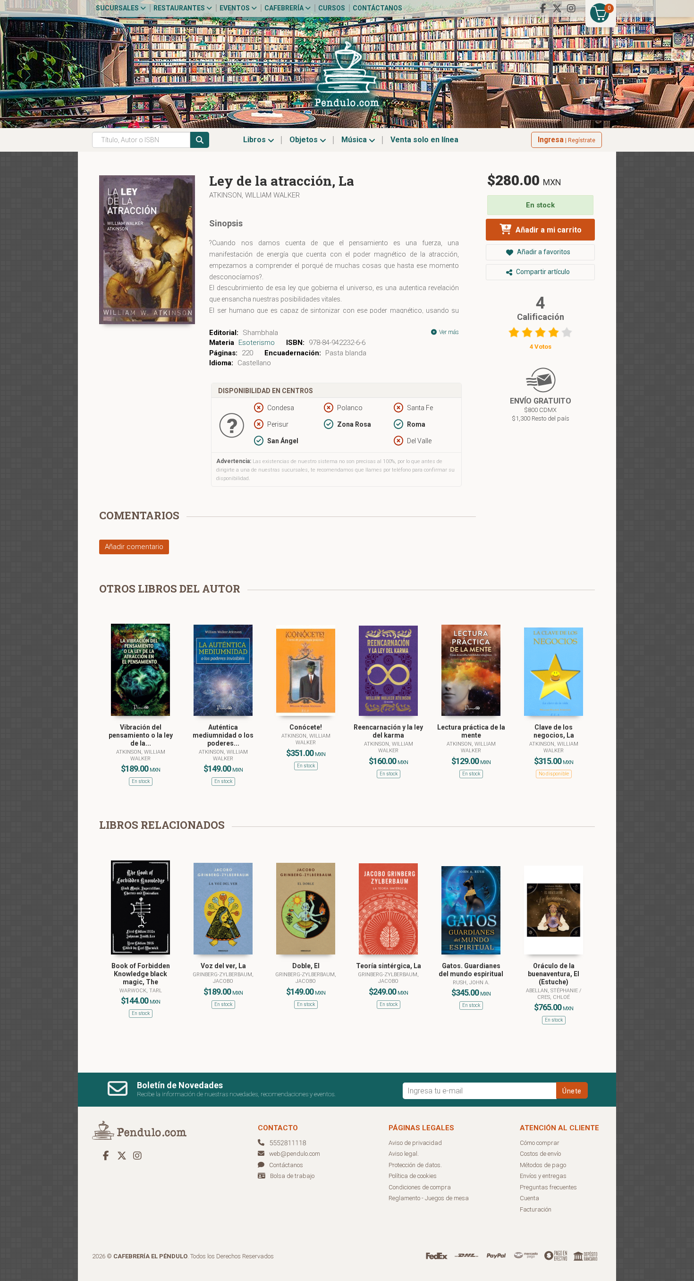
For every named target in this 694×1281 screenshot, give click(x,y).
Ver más (448, 332)
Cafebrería (284, 8)
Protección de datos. (415, 1165)
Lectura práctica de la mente (471, 731)
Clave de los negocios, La (553, 731)
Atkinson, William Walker (254, 195)
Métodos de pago (543, 1165)
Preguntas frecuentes (548, 1187)
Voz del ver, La (223, 966)
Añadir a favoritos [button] (543, 252)
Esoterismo (256, 342)
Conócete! (305, 727)
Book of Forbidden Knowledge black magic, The (140, 974)
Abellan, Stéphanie (552, 991)
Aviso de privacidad (415, 1142)
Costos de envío (540, 1153)
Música (355, 139)
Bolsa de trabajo (292, 1175)
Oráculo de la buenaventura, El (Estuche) (553, 974)
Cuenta (529, 1198)
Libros (255, 139)
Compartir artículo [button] (542, 271)
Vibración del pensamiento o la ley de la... (141, 735)
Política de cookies (413, 1175)
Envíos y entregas (543, 1175)
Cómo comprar (539, 1142)
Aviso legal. (404, 1153)
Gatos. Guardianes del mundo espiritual (471, 970)
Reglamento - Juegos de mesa (429, 1198)
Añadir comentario (134, 546)
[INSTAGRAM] (571, 8)
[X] (557, 8)
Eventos (235, 8)
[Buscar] (199, 140)
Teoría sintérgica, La (388, 966)
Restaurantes (179, 8)
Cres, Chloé (553, 997)
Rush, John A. (471, 983)
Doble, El (306, 966)
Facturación (535, 1209)
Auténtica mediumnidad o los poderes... (223, 735)
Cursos (331, 8)
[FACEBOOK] (543, 8)
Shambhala (260, 332)
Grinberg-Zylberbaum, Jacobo (223, 977)
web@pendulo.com (294, 1153)
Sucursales (118, 8)
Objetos (304, 139)
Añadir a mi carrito (548, 229)
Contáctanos (377, 8)
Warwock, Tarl (140, 991)
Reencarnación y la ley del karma (388, 731)
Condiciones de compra (420, 1187)
